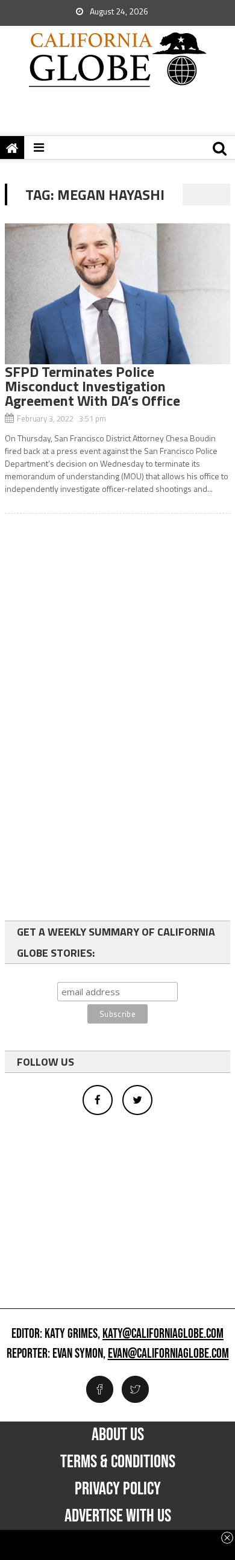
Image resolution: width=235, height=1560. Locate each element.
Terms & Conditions (117, 1462)
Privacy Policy (118, 1489)
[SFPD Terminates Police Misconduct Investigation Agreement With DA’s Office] (117, 293)
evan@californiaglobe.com (168, 1354)
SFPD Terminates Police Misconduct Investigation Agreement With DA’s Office (92, 386)
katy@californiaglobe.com (163, 1334)
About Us (118, 1435)
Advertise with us (117, 1516)
